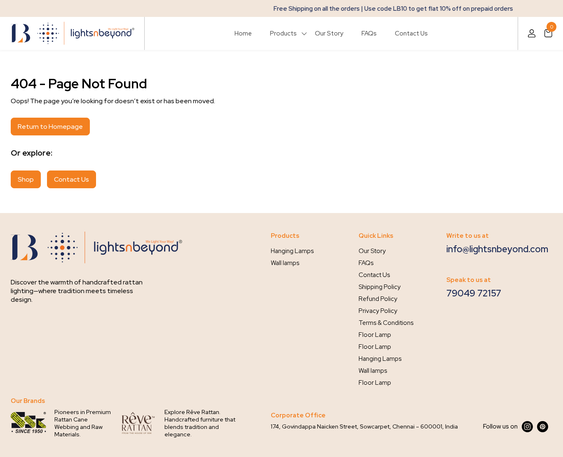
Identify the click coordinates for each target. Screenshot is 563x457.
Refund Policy (378, 299)
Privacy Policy (378, 311)
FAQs (369, 33)
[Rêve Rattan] (138, 423)
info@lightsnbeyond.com (497, 249)
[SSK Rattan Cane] (28, 423)
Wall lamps (285, 263)
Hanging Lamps (292, 251)
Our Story (329, 33)
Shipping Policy (380, 287)
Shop (26, 179)
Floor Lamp (375, 335)
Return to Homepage (50, 126)
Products (283, 33)
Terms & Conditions (386, 323)
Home (243, 33)
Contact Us (411, 33)
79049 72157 (473, 293)
